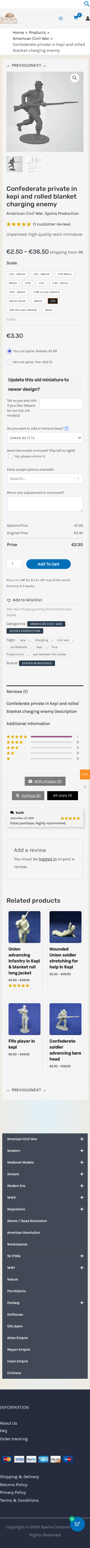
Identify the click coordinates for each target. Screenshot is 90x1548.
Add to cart (48, 563)
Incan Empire (17, 1361)
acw (23, 640)
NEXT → (38, 65)
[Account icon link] (88, 18)
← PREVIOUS (18, 65)
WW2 (11, 1197)
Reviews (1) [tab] (17, 691)
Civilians (14, 1373)
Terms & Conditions (19, 1500)
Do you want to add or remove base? (37, 428)
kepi (39, 647)
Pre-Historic (16, 1291)
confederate (18, 647)
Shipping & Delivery (19, 1476)
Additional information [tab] (28, 723)
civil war (63, 640)
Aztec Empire (17, 1338)
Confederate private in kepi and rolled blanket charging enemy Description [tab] (42, 707)
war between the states (49, 654)
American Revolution (23, 1232)
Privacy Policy (13, 1492)
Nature (12, 1279)
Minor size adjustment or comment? (35, 493)
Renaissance (17, 1244)
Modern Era (16, 1186)
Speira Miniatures (37, 663)
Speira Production (62, 213)
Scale (11, 262)
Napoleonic (16, 1209)
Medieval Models (20, 1162)
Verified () (30, 795)
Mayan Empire (18, 1349)
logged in (48, 858)
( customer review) (51, 223)
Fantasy (13, 1303)
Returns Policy (13, 1484)
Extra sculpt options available (30, 469)
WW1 (11, 1268)
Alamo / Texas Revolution (27, 1221)
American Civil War (22, 1139)
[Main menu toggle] (60, 18)
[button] (74, 77)
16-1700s (13, 1256)
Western (13, 1151)
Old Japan (15, 1326)
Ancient (13, 1174)
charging (41, 640)
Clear (11, 319)
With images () (48, 781)
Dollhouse (15, 1314)
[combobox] (26, 478)
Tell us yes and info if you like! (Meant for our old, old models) (21, 408)
